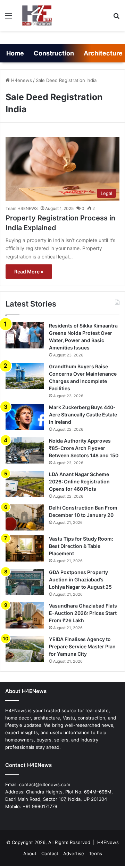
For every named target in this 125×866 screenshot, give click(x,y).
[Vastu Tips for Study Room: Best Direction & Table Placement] (25, 548)
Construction (54, 53)
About (29, 853)
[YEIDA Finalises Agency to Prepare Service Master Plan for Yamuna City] (25, 649)
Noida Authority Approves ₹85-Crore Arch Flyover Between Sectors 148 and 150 (83, 448)
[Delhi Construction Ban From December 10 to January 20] (25, 517)
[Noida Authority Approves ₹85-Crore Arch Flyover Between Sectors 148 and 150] (25, 450)
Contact (49, 853)
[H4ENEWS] (37, 15)
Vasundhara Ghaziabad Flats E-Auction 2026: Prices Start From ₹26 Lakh (83, 613)
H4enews (21, 80)
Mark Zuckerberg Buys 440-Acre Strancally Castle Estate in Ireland (83, 414)
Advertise (73, 853)
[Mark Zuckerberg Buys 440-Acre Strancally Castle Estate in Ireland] (25, 417)
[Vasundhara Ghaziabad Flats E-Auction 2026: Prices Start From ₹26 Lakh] (25, 615)
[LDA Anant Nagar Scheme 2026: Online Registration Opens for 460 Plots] (25, 484)
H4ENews (108, 842)
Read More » (28, 271)
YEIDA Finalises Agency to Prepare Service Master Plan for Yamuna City (82, 646)
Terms (95, 853)
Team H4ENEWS (22, 208)
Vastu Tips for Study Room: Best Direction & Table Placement (81, 546)
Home (15, 53)
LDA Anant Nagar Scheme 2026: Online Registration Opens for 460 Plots (79, 481)
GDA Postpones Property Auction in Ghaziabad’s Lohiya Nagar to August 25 (80, 579)
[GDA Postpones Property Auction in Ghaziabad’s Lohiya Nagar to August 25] (25, 582)
